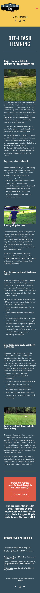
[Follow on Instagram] (20, 21)
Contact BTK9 (20, 494)
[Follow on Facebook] (15, 21)
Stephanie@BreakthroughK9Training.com (18, 551)
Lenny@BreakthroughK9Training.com (17, 548)
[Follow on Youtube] (24, 21)
